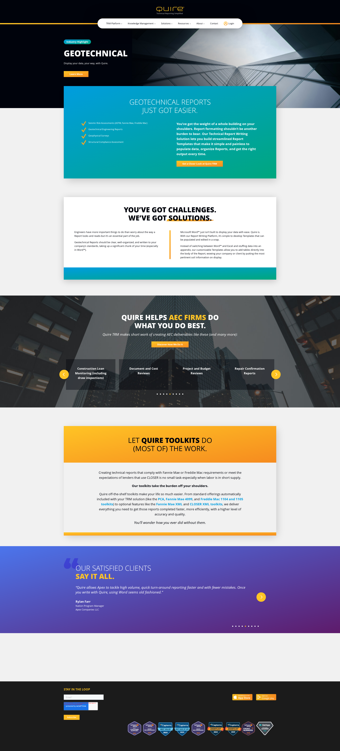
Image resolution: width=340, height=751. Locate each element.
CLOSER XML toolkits (206, 504)
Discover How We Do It (170, 344)
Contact (214, 23)
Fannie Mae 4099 (179, 499)
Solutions (166, 23)
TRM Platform (113, 23)
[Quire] (170, 10)
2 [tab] (160, 394)
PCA (161, 499)
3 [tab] (163, 394)
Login (231, 23)
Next (276, 374)
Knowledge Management (141, 23)
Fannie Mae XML (169, 504)
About (199, 23)
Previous (64, 374)
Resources (183, 23)
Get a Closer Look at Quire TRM (199, 163)
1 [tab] (157, 394)
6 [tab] (173, 394)
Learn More (76, 74)
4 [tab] (166, 394)
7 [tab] (176, 394)
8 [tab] (179, 394)
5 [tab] (170, 394)
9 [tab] (182, 394)
